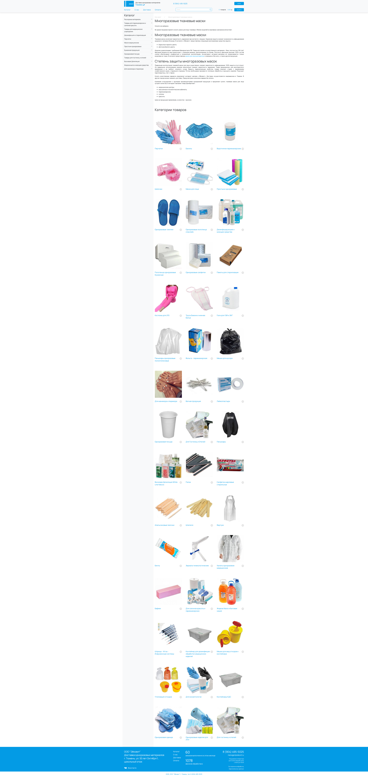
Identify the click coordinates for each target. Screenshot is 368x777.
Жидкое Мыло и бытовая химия (227, 609)
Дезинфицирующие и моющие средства (225, 230)
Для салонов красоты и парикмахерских (195, 609)
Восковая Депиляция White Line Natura (166, 483)
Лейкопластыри (223, 401)
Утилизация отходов (163, 697)
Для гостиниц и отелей (226, 737)
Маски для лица (192, 189)
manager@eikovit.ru (236, 755)
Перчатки (159, 148)
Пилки (188, 482)
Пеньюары (221, 442)
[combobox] (194, 9)
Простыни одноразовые (227, 189)
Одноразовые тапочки (164, 229)
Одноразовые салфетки (196, 272)
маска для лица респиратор (194, 56)
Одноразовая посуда (163, 442)
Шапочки (158, 189)
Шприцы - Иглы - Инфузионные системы (164, 652)
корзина (239, 10)
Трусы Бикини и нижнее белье (195, 316)
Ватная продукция (193, 401)
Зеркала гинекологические (197, 565)
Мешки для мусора (224, 358)
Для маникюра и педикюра (166, 401)
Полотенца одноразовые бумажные (165, 273)
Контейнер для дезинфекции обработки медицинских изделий (198, 654)
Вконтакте (132, 768)
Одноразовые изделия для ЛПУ (197, 738)
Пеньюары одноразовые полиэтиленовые (165, 359)
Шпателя (189, 525)
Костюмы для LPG (162, 315)
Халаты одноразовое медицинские (225, 566)
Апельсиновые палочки (164, 525)
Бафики (158, 608)
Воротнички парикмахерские (229, 148)
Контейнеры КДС (224, 697)
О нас (137, 10)
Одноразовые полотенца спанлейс (196, 230)
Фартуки (220, 525)
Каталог (127, 10)
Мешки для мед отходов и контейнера (227, 652)
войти (239, 3)
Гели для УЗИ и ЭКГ (225, 315)
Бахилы (189, 148)
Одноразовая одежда (164, 737)
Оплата (158, 10)
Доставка (147, 10)
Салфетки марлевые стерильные (225, 483)
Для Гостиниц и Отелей (195, 442)
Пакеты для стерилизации (227, 272)
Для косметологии (193, 697)
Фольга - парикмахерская (196, 358)
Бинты (157, 565)
